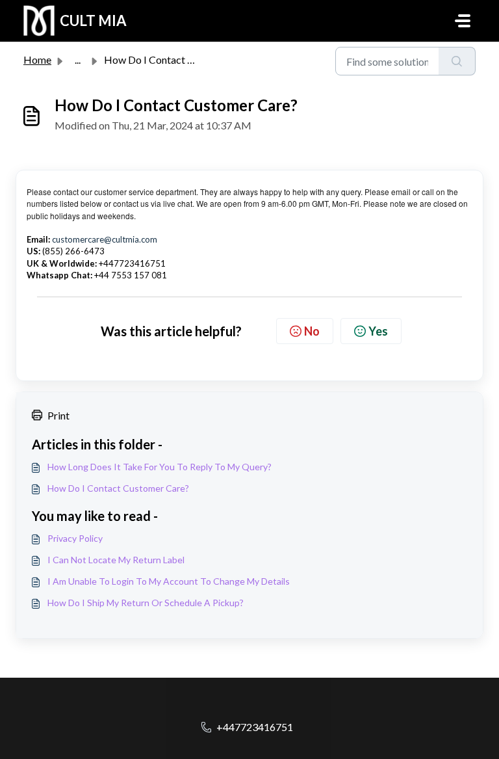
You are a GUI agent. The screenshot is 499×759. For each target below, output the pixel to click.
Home (37, 59)
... (78, 59)
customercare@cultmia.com (104, 239)
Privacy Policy (75, 538)
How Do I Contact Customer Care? (118, 488)
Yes (378, 331)
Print (58, 415)
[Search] (457, 61)
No (312, 331)
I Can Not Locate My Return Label (116, 559)
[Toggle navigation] (463, 21)
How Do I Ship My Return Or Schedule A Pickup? (145, 602)
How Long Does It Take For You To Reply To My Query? (159, 466)
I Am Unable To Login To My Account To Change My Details (168, 581)
